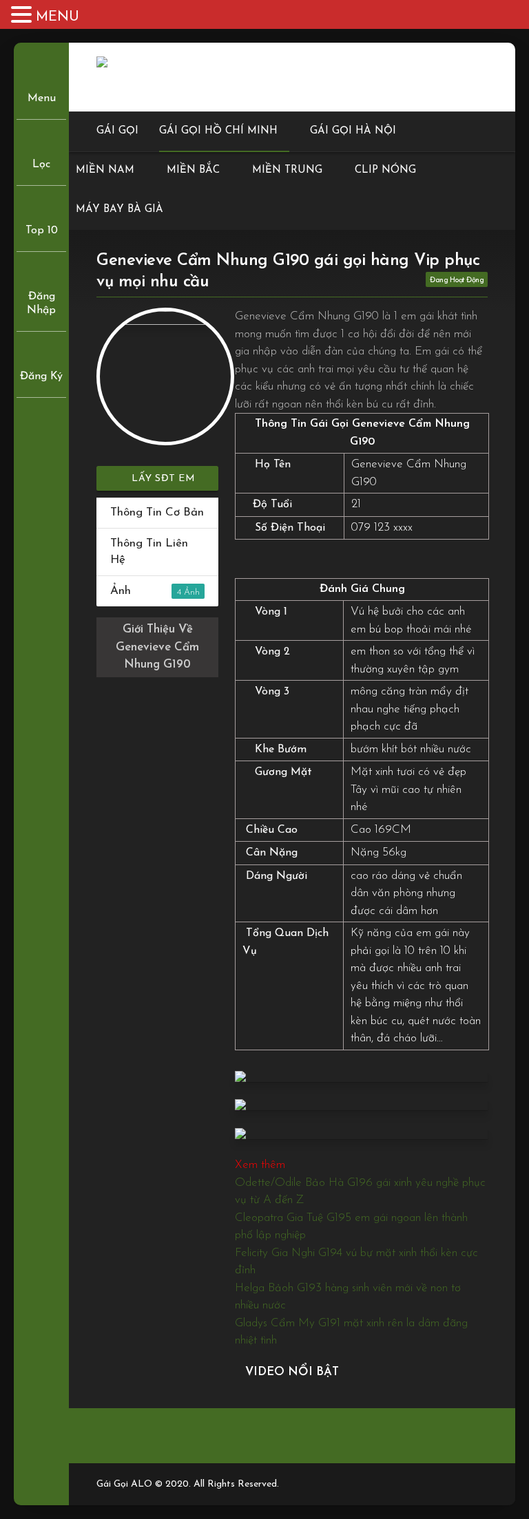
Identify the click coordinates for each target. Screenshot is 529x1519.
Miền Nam (105, 170)
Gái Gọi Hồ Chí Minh (218, 131)
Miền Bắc (193, 170)
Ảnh (145, 591)
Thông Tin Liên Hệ (149, 552)
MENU (57, 17)
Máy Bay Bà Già (119, 209)
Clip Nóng (385, 170)
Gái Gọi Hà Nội (353, 131)
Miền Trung (287, 170)
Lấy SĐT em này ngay (162, 482)
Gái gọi (117, 131)
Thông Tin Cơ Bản (157, 512)
